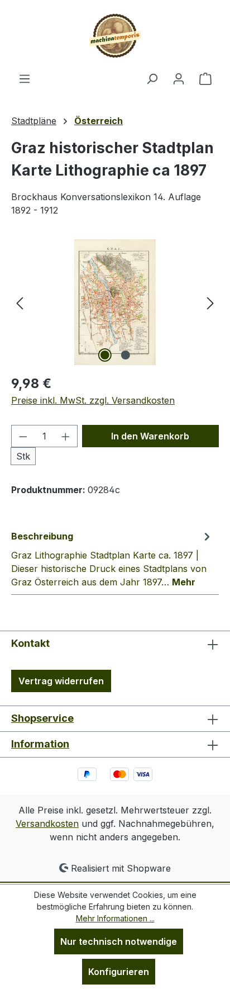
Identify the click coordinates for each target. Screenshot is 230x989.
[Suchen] (151, 78)
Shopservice (42, 718)
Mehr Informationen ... (115, 918)
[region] (115, 302)
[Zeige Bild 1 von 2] (104, 355)
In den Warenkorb (150, 436)
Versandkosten (47, 823)
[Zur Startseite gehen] (115, 35)
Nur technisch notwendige (118, 941)
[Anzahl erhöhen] (66, 436)
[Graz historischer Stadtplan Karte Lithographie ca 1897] (115, 302)
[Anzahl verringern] (23, 436)
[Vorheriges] (19, 302)
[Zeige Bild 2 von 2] (125, 355)
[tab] (112, 558)
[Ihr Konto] (178, 78)
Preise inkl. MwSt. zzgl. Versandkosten (93, 400)
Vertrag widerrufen (61, 681)
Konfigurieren (118, 971)
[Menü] (24, 78)
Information (40, 744)
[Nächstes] (210, 302)
